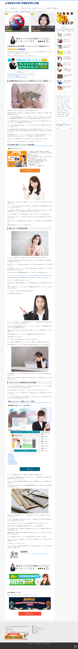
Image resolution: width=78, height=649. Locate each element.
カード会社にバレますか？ (36, 30)
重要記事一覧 (55, 8)
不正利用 (63, 105)
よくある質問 (48, 8)
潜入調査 (59, 112)
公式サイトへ (30, 170)
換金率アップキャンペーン (38, 8)
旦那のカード (64, 108)
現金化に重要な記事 (61, 114)
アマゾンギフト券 (66, 97)
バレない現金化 (60, 103)
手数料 (59, 108)
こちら (27, 632)
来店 (59, 110)
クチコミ (59, 101)
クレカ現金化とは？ (13, 8)
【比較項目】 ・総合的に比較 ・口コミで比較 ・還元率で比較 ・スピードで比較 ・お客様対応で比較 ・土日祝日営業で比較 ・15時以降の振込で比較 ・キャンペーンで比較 (12, 459)
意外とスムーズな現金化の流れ (14, 75)
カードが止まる (60, 99)
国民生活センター (9, 629)
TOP (6, 11)
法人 (62, 110)
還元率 (68, 116)
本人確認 (70, 108)
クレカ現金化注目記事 (66, 101)
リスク (59, 105)
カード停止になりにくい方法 (25, 8)
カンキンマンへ (30, 613)
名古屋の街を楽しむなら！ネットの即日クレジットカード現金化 (21, 74)
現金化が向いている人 (66, 112)
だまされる (60, 97)
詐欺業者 (68, 114)
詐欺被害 (59, 116)
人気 (68, 105)
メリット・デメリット (21, 49)
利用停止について (8, 30)
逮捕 (63, 116)
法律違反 (66, 110)
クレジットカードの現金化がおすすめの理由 (17, 77)
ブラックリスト (67, 103)
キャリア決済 (67, 99)
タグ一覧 (71, 118)
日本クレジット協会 (10, 630)
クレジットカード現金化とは (14, 11)
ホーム (6, 8)
